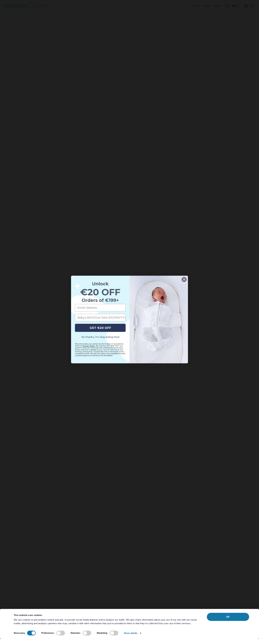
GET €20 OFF (100, 328)
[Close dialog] (184, 279)
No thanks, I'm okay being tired (100, 337)
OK (228, 616)
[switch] (60, 633)
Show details (130, 633)
